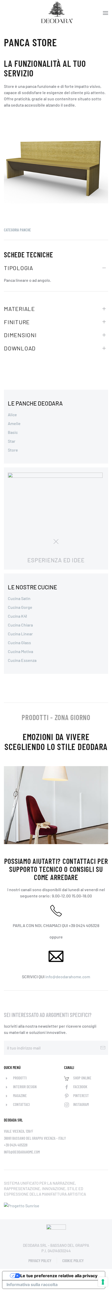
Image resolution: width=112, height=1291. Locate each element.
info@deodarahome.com (67, 976)
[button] (105, 13)
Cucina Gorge (20, 607)
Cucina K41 (17, 616)
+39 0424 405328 (16, 1145)
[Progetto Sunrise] (21, 1205)
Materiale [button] (19, 308)
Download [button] (20, 348)
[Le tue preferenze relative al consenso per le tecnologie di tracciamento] (103, 1282)
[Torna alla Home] (56, 13)
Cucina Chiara (20, 624)
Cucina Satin (19, 598)
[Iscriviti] (103, 1048)
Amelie (14, 423)
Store (13, 449)
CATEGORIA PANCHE (17, 229)
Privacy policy (39, 1260)
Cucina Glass (19, 642)
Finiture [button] (17, 321)
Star (11, 441)
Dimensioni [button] (20, 334)
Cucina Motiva (20, 651)
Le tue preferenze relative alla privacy (58, 1275)
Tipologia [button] (18, 267)
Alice (12, 414)
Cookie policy (73, 1260)
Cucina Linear (20, 633)
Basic (13, 432)
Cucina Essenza (22, 660)
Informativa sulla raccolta (32, 1284)
